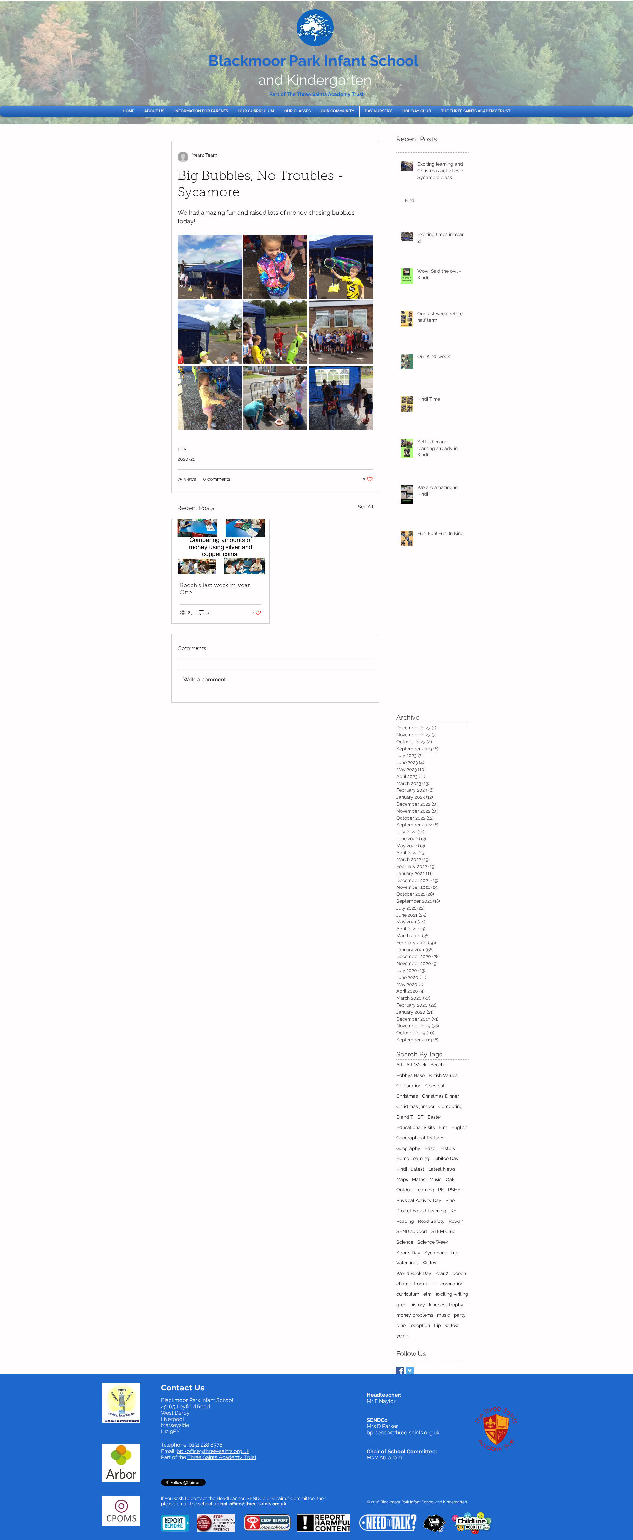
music (443, 1315)
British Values (443, 1075)
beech (459, 1273)
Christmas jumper (415, 1106)
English (459, 1127)
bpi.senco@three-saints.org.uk (403, 1432)
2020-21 (186, 459)
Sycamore (435, 1252)
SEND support (411, 1231)
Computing (450, 1106)
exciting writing (452, 1294)
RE (453, 1210)
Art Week (416, 1064)
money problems (414, 1315)
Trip (454, 1252)
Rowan (456, 1221)
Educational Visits (415, 1127)
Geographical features (420, 1137)
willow (452, 1325)
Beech (437, 1064)
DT (420, 1117)
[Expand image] (210, 267)
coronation (451, 1283)
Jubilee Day (446, 1158)
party (460, 1315)
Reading (405, 1221)
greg (401, 1304)
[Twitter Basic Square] (410, 1370)
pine (401, 1325)
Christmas (407, 1096)
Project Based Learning (421, 1210)
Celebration (408, 1085)
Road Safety (431, 1221)
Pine (450, 1200)
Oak (450, 1179)
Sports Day (408, 1252)
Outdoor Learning (415, 1189)
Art (399, 1064)
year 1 (402, 1335)
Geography (408, 1148)
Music (435, 1179)
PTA (182, 449)
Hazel (430, 1148)
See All (365, 506)
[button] (154, 111)
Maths (418, 1179)
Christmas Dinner (440, 1096)
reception (419, 1325)
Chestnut (435, 1085)
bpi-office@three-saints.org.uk (213, 1451)
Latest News (441, 1169)
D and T (404, 1117)
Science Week (432, 1242)
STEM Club (443, 1231)
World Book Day (413, 1273)
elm (427, 1294)
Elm (443, 1127)
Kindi (401, 1169)
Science (404, 1242)
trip (437, 1325)
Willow (430, 1262)
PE (441, 1189)
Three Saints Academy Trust (221, 1457)
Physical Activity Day (418, 1200)
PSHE (454, 1189)
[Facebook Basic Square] (400, 1370)
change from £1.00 (416, 1283)
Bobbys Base (410, 1075)
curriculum (407, 1294)
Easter (434, 1117)
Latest (417, 1169)
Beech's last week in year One (215, 589)
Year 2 (441, 1273)
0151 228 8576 (206, 1445)
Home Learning (412, 1158)
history (417, 1304)
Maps (402, 1179)
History (448, 1148)
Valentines (407, 1262)
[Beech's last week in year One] (220, 546)
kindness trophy (446, 1304)
